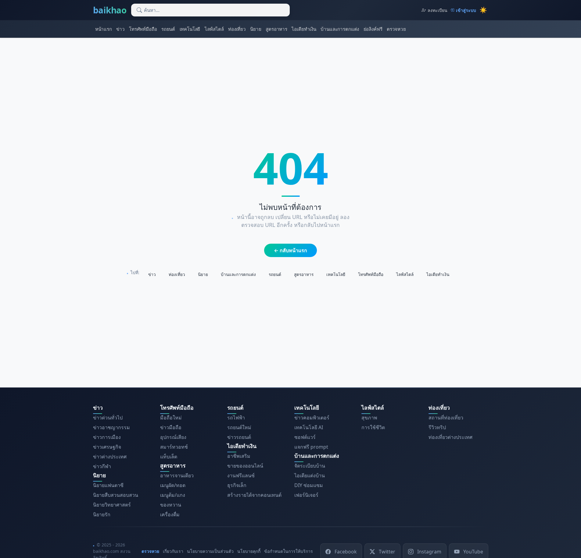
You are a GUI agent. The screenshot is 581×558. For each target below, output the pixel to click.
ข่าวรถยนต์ (239, 437)
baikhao (110, 10)
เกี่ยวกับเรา (173, 551)
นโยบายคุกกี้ (248, 551)
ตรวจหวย (396, 29)
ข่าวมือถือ (170, 427)
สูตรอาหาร (276, 29)
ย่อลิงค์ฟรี (373, 29)
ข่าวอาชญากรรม (111, 427)
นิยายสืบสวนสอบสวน (115, 495)
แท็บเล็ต (168, 456)
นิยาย (255, 29)
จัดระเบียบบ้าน (309, 465)
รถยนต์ (168, 29)
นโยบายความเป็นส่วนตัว (210, 551)
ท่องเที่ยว (237, 29)
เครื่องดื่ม (170, 514)
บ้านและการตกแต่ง (340, 29)
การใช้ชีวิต (373, 427)
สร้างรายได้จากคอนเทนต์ (254, 495)
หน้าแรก (103, 29)
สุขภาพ (369, 417)
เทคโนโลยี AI (308, 427)
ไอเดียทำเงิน (304, 29)
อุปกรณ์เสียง (173, 437)
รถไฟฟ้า (236, 417)
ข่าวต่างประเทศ (110, 456)
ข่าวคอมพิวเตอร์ (311, 417)
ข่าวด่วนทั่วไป (108, 417)
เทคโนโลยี (190, 29)
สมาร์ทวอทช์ (174, 446)
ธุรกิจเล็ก (236, 485)
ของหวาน (170, 504)
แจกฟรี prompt (311, 446)
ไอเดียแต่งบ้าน (309, 475)
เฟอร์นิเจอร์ (306, 495)
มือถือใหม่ (171, 417)
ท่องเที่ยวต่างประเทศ (450, 437)
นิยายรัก (101, 514)
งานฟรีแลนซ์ (241, 475)
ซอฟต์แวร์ (305, 437)
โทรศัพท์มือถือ (143, 29)
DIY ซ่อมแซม (308, 485)
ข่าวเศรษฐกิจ (107, 446)
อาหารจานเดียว (177, 475)
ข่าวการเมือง (107, 437)
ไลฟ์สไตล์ (214, 29)
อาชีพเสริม (238, 456)
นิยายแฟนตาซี (108, 485)
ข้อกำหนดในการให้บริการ (288, 551)
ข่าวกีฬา (102, 466)
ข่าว (120, 29)
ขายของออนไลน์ (245, 465)
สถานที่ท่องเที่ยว (446, 417)
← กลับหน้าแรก (290, 250)
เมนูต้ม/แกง (172, 495)
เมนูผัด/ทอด (172, 485)
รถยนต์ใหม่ (239, 427)
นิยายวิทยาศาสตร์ (112, 504)
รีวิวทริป (437, 427)
